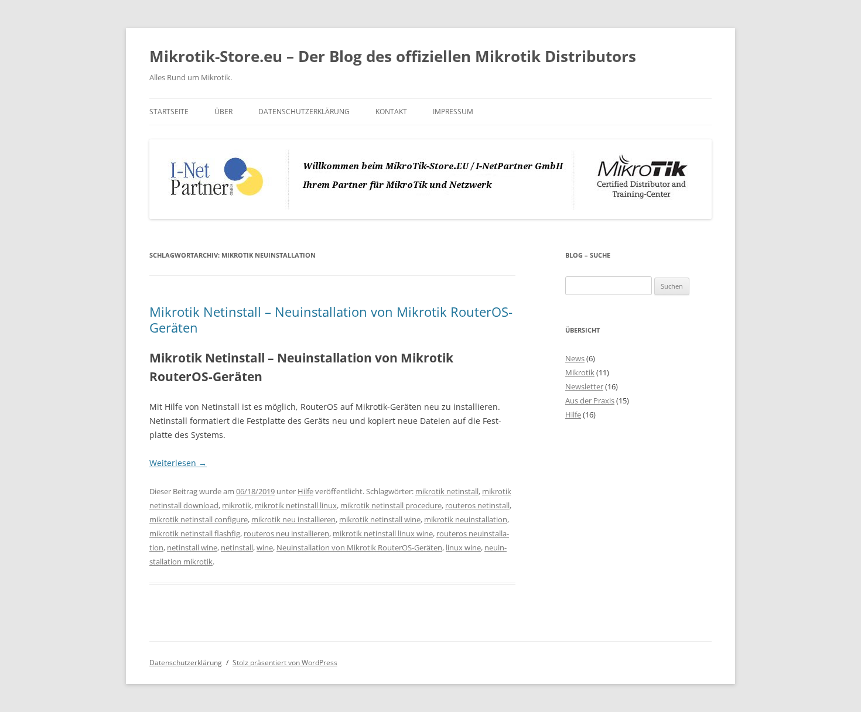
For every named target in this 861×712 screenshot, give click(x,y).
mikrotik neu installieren (293, 519)
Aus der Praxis (589, 400)
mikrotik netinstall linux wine (383, 533)
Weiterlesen (178, 462)
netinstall (237, 547)
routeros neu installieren (286, 533)
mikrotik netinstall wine (380, 519)
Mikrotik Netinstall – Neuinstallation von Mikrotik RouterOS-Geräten (330, 319)
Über (223, 112)
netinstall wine (192, 547)
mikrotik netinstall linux (296, 505)
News (575, 358)
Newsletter (584, 386)
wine (265, 547)
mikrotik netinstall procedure (391, 505)
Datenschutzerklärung (304, 112)
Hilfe (305, 491)
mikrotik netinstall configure (198, 519)
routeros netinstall (477, 505)
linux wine (463, 547)
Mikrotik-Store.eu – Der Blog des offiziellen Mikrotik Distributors (392, 56)
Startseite (169, 112)
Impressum (453, 112)
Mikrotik (579, 372)
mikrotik (236, 505)
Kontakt (391, 112)
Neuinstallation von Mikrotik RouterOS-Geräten (359, 547)
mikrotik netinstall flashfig (194, 533)
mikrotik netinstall (447, 491)
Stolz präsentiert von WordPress (285, 663)
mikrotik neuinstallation (465, 519)
